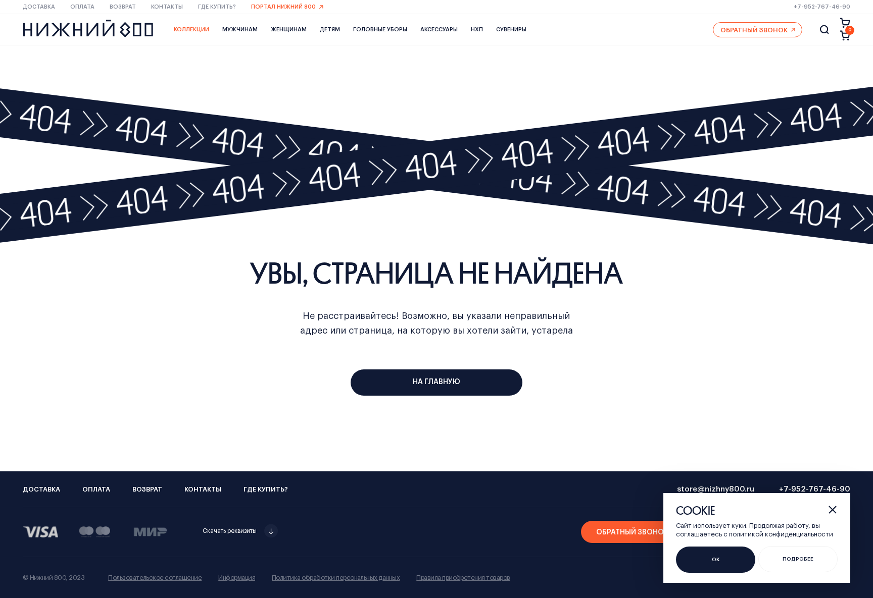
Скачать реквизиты (230, 531)
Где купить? (217, 7)
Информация (236, 577)
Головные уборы (380, 29)
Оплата (82, 7)
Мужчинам (240, 29)
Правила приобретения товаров (463, 577)
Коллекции (191, 29)
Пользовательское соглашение (155, 577)
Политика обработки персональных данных (336, 577)
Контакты (167, 7)
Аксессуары (439, 29)
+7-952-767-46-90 (822, 7)
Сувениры (511, 29)
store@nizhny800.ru (715, 489)
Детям (330, 29)
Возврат (123, 7)
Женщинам (289, 29)
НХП (477, 29)
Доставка (39, 7)
